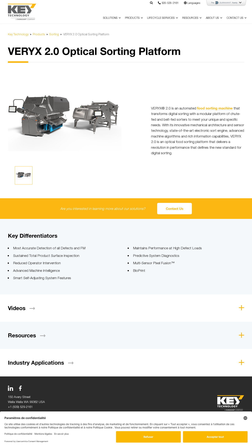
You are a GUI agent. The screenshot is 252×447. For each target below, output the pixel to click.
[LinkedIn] (10, 388)
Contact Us (235, 17)
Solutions (110, 17)
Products (132, 17)
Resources (190, 17)
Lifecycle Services (161, 17)
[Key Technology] (22, 12)
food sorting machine (215, 108)
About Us (212, 17)
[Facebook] (20, 388)
